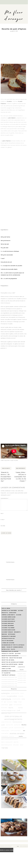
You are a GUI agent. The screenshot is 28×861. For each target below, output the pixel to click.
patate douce (4, 713)
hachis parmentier (18, 704)
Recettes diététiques (10, 664)
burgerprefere (12, 696)
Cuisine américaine (9, 617)
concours (12, 612)
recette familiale (4, 733)
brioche (22, 693)
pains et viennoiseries (15, 647)
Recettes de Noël (8, 660)
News (4, 647)
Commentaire (5, 498)
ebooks (4, 634)
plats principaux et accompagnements (13, 717)
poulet (3, 725)
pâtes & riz (6, 649)
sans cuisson (16, 744)
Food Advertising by (10, 562)
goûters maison (4, 704)
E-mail (3, 519)
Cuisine (18, 614)
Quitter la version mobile (6, 850)
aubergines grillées (15, 693)
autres (20, 610)
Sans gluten (6, 668)
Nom (2, 513)
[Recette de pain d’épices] (13, 64)
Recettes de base (16, 657)
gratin (11, 704)
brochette (3, 696)
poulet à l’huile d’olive (19, 727)
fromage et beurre (9, 636)
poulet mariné (4, 727)
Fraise (15, 702)
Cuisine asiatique (8, 619)
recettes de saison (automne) (13, 662)
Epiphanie (11, 634)
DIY (2, 701)
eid (5, 702)
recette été (11, 736)
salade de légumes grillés (6, 742)
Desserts (17, 632)
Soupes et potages (9, 670)
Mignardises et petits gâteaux (13, 644)
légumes (10, 707)
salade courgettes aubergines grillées (9, 739)
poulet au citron (9, 724)
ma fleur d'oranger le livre (8, 710)
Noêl (18, 710)
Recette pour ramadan (10, 655)
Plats (13, 649)
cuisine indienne (8, 625)
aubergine (5, 693)
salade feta (16, 742)
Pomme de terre (17, 722)
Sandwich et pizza (8, 666)
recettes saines (4, 736)
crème (23, 699)
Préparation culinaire (10, 651)
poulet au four (17, 724)
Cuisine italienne (8, 627)
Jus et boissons (7, 640)
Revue (21, 664)
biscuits (5, 612)
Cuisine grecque (8, 623)
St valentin (6, 672)
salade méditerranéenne (6, 744)
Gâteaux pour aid (8, 638)
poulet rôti (11, 727)
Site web (3, 525)
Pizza (9, 713)
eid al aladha (10, 701)
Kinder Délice (4, 707)
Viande (21, 744)
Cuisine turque (7, 632)
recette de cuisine (5, 730)
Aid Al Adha (6, 608)
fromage (20, 701)
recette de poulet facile (15, 730)
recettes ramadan (17, 733)
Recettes (5, 657)
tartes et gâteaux (8, 675)
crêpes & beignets (8, 614)
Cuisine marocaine (8, 629)
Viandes (4, 748)
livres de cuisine (8, 642)
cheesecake (20, 696)
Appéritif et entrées (9, 610)
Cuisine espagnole (8, 621)
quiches (18, 653)
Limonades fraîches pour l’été (9, 677)
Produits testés (8, 653)
